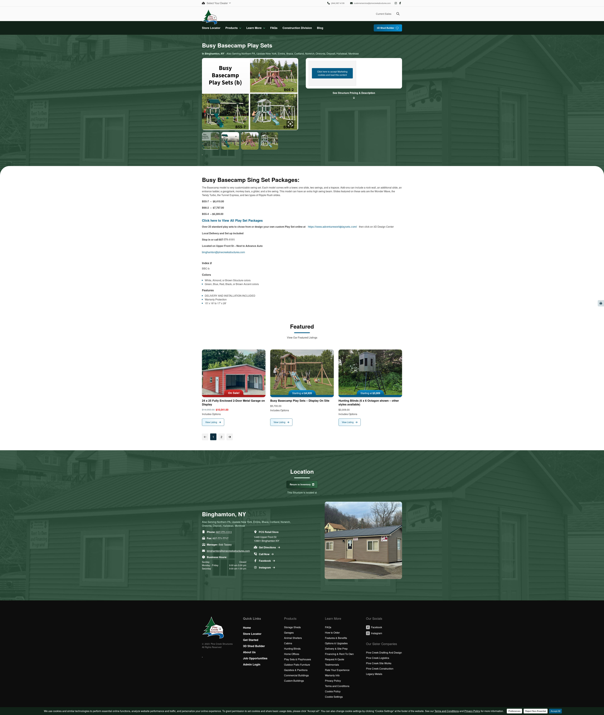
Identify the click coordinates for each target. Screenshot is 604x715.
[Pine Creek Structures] (209, 16)
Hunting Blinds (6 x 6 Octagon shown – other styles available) (368, 402)
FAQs (273, 28)
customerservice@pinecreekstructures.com (372, 3)
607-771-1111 (224, 532)
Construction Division (297, 28)
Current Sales (383, 14)
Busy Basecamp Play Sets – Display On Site (299, 401)
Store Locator (211, 28)
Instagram (396, 3)
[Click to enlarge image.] (250, 95)
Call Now (264, 554)
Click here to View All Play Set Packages (232, 220)
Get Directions (268, 547)
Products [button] (231, 28)
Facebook (400, 3)
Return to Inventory (300, 484)
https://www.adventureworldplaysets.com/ (333, 226)
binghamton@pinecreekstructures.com (223, 252)
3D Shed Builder (385, 27)
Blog (320, 28)
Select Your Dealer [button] (217, 3)
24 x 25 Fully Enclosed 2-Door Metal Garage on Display (233, 402)
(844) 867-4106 (337, 3)
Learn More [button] (254, 28)
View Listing (211, 422)
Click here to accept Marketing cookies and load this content (332, 73)
